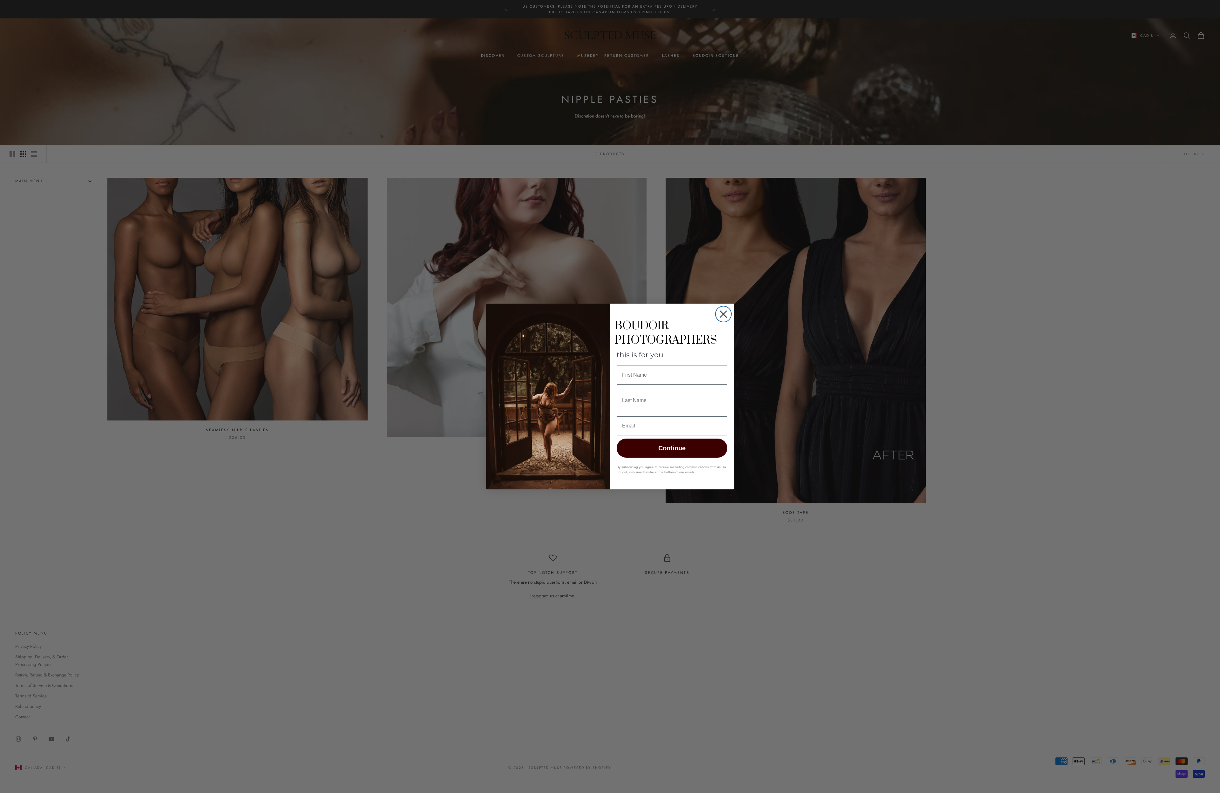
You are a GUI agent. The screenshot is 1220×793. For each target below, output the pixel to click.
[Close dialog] (723, 314)
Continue (672, 448)
